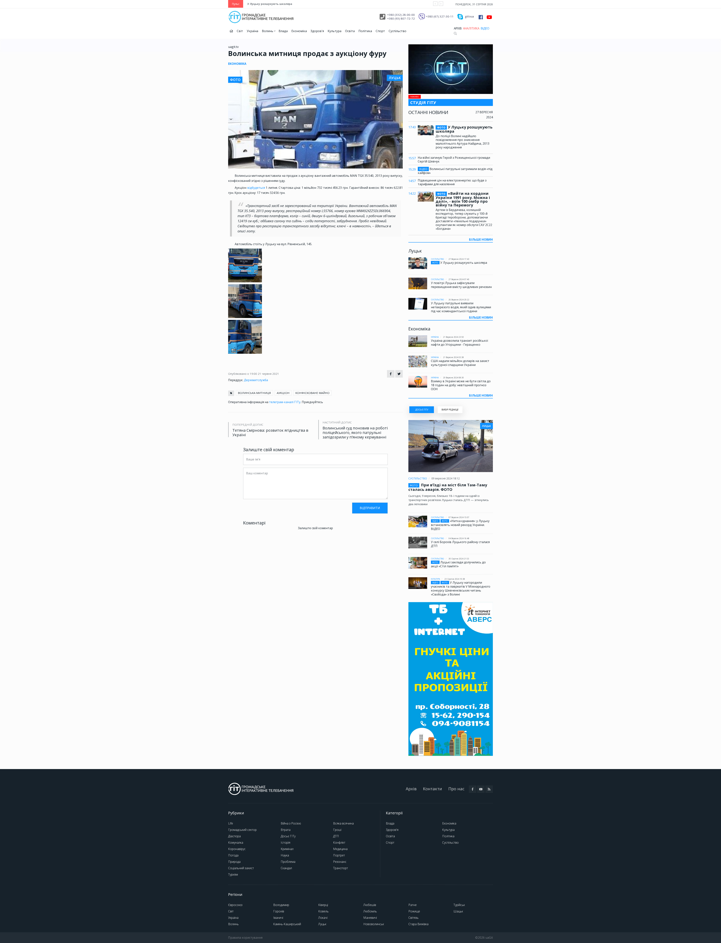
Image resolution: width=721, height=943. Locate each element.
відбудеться (256, 188)
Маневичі (370, 918)
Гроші (337, 830)
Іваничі (278, 918)
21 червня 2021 (268, 374)
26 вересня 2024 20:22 (459, 299)
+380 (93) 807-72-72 (401, 18)
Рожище (414, 911)
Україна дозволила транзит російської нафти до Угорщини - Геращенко (459, 343)
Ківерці (323, 905)
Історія (285, 842)
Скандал (286, 868)
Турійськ (459, 905)
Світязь (413, 918)
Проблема (288, 862)
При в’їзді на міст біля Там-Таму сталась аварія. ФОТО (447, 487)
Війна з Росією (291, 823)
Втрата (285, 830)
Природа (234, 862)
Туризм (233, 874)
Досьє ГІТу (288, 836)
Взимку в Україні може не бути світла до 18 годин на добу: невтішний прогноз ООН (461, 385)
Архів (458, 28)
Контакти (432, 788)
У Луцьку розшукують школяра (269, 3)
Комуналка (235, 842)
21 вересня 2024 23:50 (453, 337)
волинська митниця (254, 393)
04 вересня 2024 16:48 (459, 538)
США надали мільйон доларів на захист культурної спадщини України (460, 363)
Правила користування (245, 937)
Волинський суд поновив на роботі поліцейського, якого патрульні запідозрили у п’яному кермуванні (355, 432)
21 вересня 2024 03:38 (453, 357)
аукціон (283, 393)
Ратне (412, 905)
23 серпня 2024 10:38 (454, 579)
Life (230, 823)
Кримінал (287, 849)
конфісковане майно (312, 393)
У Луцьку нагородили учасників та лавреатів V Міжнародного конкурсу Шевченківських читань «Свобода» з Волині (460, 588)
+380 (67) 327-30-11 (440, 16)
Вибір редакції (450, 409)
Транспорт (340, 868)
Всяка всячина (343, 823)
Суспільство (397, 31)
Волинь (268, 31)
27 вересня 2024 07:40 (459, 279)
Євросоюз (235, 905)
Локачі (322, 918)
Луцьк (322, 924)
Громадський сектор (242, 830)
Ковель (323, 911)
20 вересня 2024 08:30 (453, 377)
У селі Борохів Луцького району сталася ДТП (460, 544)
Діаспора (234, 836)
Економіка (299, 31)
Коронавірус (237, 849)
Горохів (278, 911)
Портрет (339, 855)
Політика (365, 31)
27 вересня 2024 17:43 (459, 259)
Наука (285, 855)
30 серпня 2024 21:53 (459, 558)
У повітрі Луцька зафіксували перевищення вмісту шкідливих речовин (461, 285)
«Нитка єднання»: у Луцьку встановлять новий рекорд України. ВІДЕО (460, 525)
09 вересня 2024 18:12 (445, 478)
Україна (252, 31)
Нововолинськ (373, 924)
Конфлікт (339, 842)
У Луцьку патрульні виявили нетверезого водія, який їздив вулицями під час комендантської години (461, 307)
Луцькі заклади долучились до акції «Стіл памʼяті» (458, 564)
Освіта (350, 31)
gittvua (469, 16)
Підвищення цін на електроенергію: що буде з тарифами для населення (452, 182)
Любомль (370, 911)
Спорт (380, 31)
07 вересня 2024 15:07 (459, 517)
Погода (233, 855)
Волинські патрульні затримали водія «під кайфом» (455, 171)
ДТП (336, 836)
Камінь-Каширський (287, 924)
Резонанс (339, 862)
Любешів (369, 905)
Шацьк (458, 911)
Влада (283, 31)
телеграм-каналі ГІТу (284, 402)
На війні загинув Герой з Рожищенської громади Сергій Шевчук (454, 159)
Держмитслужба (256, 380)
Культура (334, 31)
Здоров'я (317, 31)
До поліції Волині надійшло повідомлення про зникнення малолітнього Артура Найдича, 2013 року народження (462, 141)
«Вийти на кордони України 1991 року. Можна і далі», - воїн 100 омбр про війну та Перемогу (463, 199)
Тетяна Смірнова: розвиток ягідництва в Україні (270, 432)
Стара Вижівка (418, 924)
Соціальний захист (241, 868)
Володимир (281, 905)
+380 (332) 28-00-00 (401, 15)
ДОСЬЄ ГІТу (421, 409)
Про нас (456, 788)
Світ (240, 31)
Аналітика (471, 28)
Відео (485, 28)
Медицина (340, 849)
